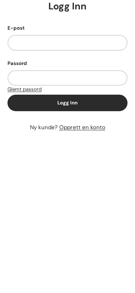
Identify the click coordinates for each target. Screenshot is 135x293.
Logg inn (67, 103)
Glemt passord (25, 89)
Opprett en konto (82, 127)
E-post (16, 28)
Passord (17, 63)
